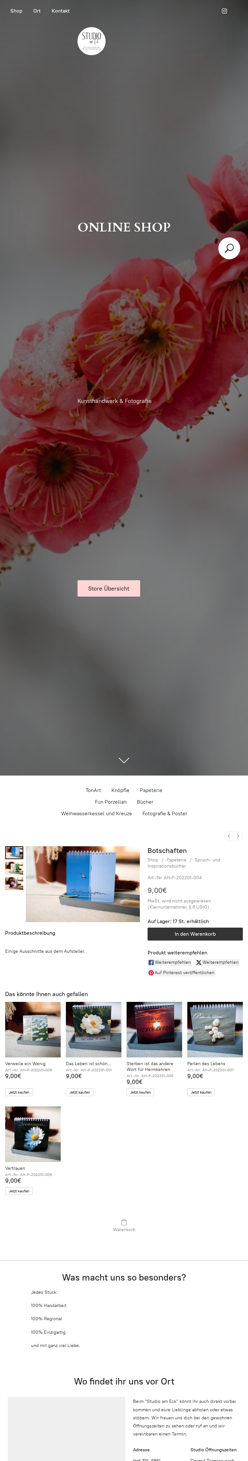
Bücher (145, 802)
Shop (16, 11)
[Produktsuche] (229, 248)
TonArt (93, 790)
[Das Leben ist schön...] (93, 1029)
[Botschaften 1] (14, 868)
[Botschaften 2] (14, 883)
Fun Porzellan (111, 802)
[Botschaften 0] (14, 852)
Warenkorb (124, 1229)
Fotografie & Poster (164, 813)
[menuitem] (228, 836)
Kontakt (61, 11)
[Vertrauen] (33, 1134)
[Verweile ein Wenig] (33, 1029)
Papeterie (151, 790)
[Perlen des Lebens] (215, 1029)
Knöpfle (120, 790)
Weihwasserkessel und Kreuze (96, 813)
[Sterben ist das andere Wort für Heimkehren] (154, 1029)
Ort (37, 11)
